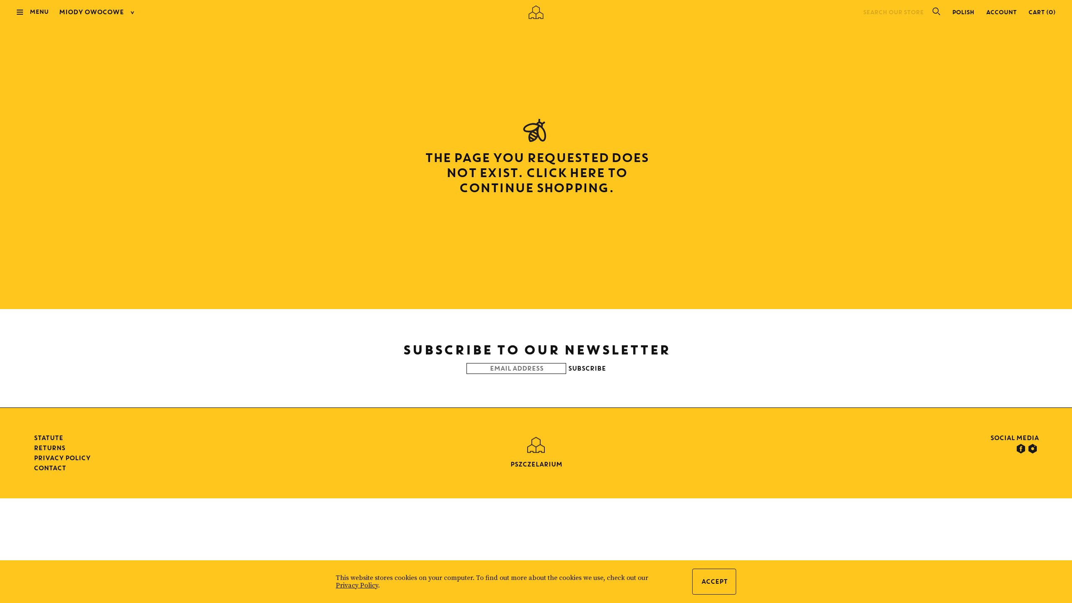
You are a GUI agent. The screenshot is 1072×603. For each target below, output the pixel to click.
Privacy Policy (357, 585)
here (586, 172)
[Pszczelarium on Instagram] (1032, 449)
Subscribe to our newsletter (536, 349)
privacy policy (62, 458)
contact (50, 468)
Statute (48, 438)
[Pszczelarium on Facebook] (1021, 449)
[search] (933, 12)
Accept (714, 581)
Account (1001, 12)
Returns (49, 448)
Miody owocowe (91, 12)
